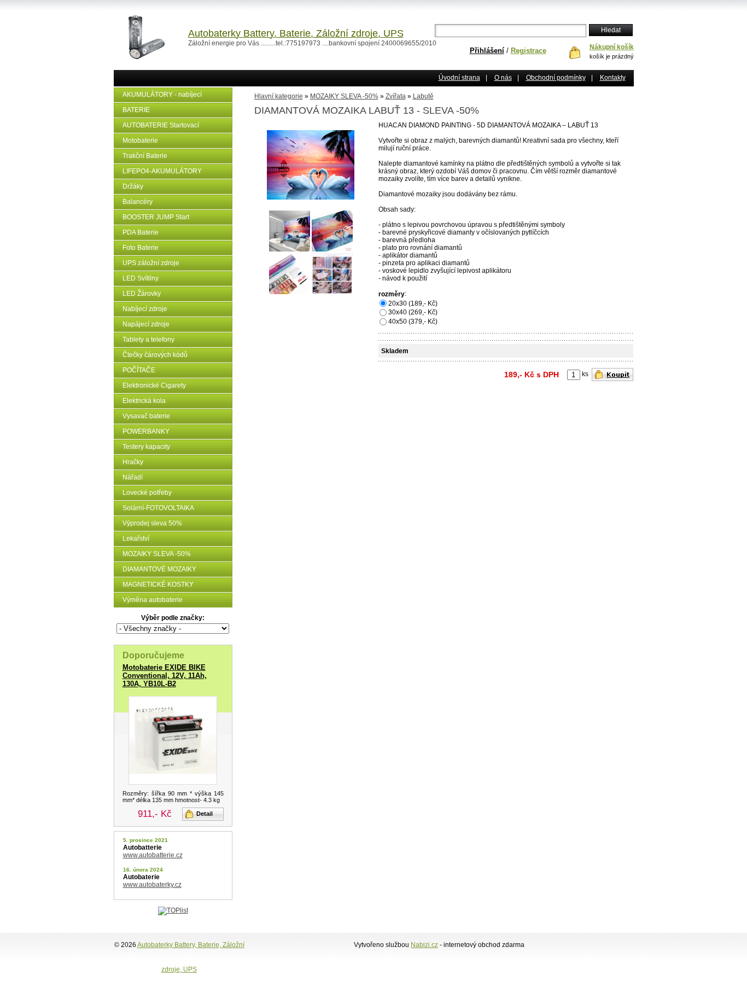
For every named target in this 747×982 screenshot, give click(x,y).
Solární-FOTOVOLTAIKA (158, 508)
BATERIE (136, 110)
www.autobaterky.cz (152, 885)
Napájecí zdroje (146, 324)
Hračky (132, 462)
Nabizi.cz (424, 945)
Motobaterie (140, 140)
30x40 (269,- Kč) (412, 312)
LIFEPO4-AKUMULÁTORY (162, 171)
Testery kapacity (146, 447)
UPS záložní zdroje (150, 263)
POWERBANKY (146, 431)
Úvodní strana (459, 77)
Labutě (423, 96)
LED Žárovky (141, 293)
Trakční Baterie (144, 156)
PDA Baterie (140, 232)
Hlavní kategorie (278, 96)
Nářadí (132, 477)
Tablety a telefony (148, 339)
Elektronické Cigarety (154, 385)
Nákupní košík (612, 47)
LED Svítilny (140, 278)
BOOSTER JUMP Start (155, 217)
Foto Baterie (140, 248)
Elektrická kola (144, 401)
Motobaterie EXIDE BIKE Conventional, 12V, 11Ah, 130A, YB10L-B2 (164, 675)
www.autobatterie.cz (153, 855)
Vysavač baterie (146, 416)
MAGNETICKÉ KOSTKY (158, 584)
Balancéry (137, 202)
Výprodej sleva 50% (152, 523)
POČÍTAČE (138, 370)
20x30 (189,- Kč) (412, 303)
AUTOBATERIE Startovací (160, 125)
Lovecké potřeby (147, 492)
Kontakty (613, 77)
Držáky (132, 186)
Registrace (528, 50)
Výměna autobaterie (152, 600)
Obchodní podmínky (556, 77)
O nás (503, 77)
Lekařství (135, 538)
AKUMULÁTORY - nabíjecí (162, 94)
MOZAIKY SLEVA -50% (156, 554)
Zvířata (396, 96)
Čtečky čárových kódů (155, 355)
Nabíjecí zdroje (144, 309)
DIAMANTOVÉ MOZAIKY (159, 569)
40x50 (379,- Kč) (412, 321)
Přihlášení (487, 50)
